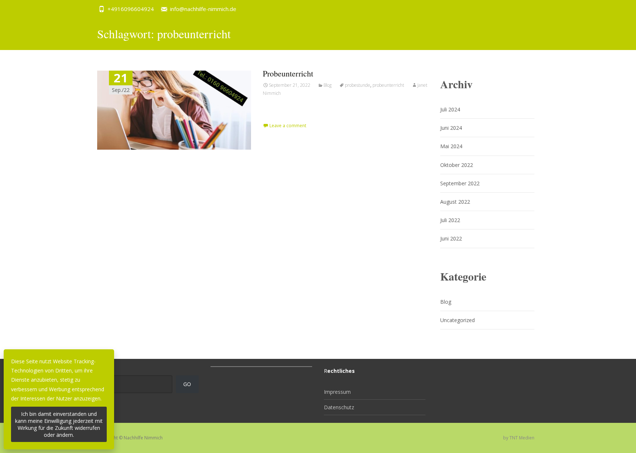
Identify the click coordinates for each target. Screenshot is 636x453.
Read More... (279, 117)
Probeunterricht (288, 73)
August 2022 (455, 201)
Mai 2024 (451, 146)
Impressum (337, 391)
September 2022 (460, 183)
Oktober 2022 (456, 164)
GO (187, 384)
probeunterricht (388, 85)
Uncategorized (457, 320)
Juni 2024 (451, 127)
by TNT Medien (518, 438)
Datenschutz (339, 407)
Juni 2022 (451, 238)
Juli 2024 (450, 109)
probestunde (357, 85)
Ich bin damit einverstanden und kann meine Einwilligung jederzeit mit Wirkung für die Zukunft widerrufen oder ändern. (59, 424)
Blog (328, 85)
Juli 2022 (450, 220)
